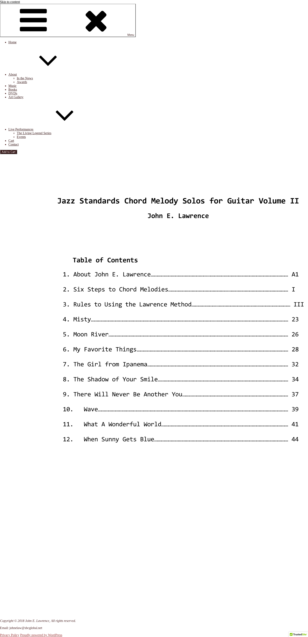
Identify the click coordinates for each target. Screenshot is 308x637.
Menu (130, 34)
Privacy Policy (9, 635)
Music (12, 86)
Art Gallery (15, 97)
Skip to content (10, 2)
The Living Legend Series (34, 133)
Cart (11, 140)
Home (12, 42)
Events (21, 137)
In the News (25, 78)
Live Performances (20, 129)
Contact (13, 144)
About (12, 74)
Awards (22, 82)
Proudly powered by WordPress (41, 635)
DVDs (12, 93)
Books (12, 89)
